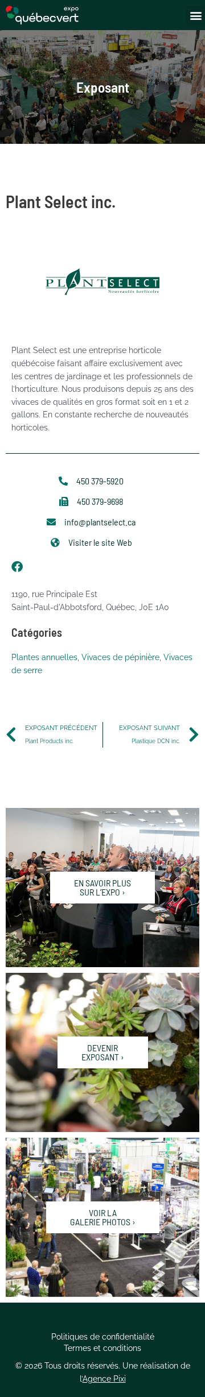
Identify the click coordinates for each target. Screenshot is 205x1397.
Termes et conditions (102, 1348)
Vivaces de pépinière (120, 657)
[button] (195, 15)
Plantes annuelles (44, 657)
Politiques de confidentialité (102, 1336)
